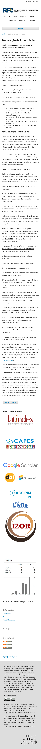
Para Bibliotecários (9, 620)
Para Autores (7, 617)
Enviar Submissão (11, 402)
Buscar (20, 28)
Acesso (35, 1)
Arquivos (23, 16)
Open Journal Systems (10, 657)
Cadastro (31, 21)
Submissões (12, 21)
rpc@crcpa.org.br (7, 360)
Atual (15, 16)
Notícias (32, 16)
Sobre (6, 16)
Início (4, 34)
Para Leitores (7, 614)
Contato (22, 21)
